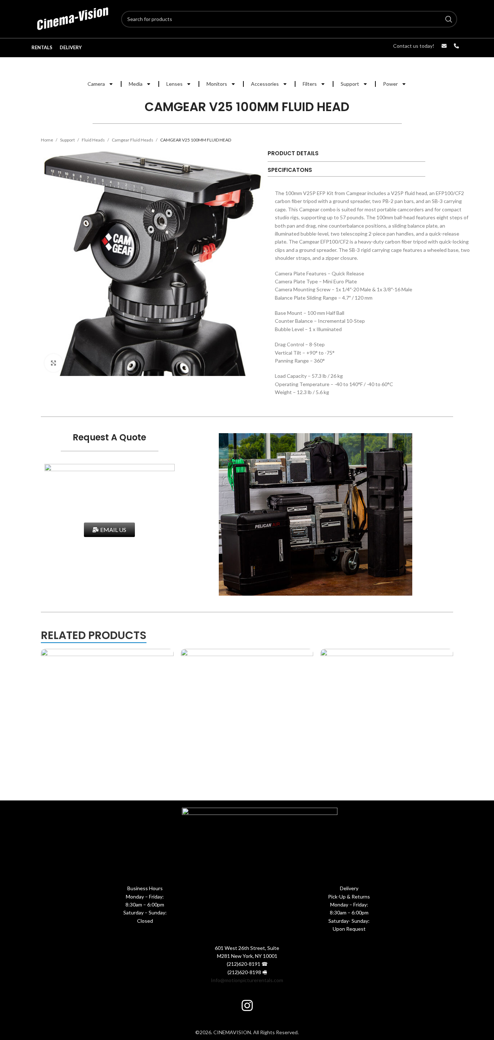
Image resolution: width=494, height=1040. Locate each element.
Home (47, 140)
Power (390, 84)
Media (135, 84)
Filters (310, 84)
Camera (96, 84)
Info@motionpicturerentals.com (247, 980)
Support (350, 84)
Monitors (216, 84)
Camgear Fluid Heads (133, 140)
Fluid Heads (94, 140)
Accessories (265, 84)
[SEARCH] (448, 19)
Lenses (174, 84)
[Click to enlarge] (53, 363)
